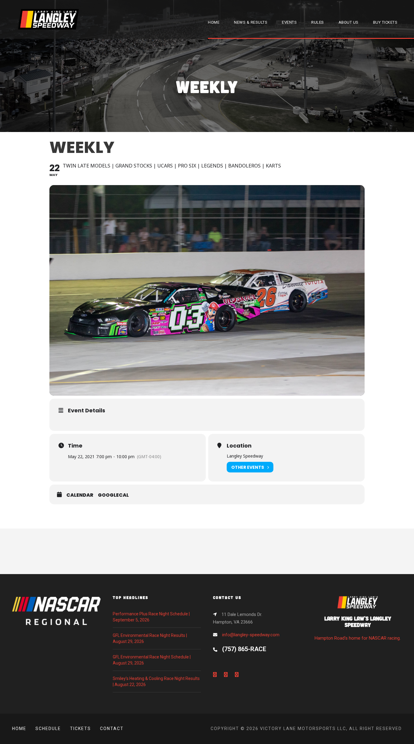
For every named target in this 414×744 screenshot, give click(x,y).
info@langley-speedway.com (250, 634)
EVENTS (289, 22)
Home (19, 728)
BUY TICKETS (385, 22)
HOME (213, 22)
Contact (112, 728)
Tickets (80, 728)
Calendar (79, 495)
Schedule (48, 728)
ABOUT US (349, 22)
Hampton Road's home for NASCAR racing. (358, 628)
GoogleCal (113, 495)
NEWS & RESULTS (250, 22)
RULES (317, 22)
